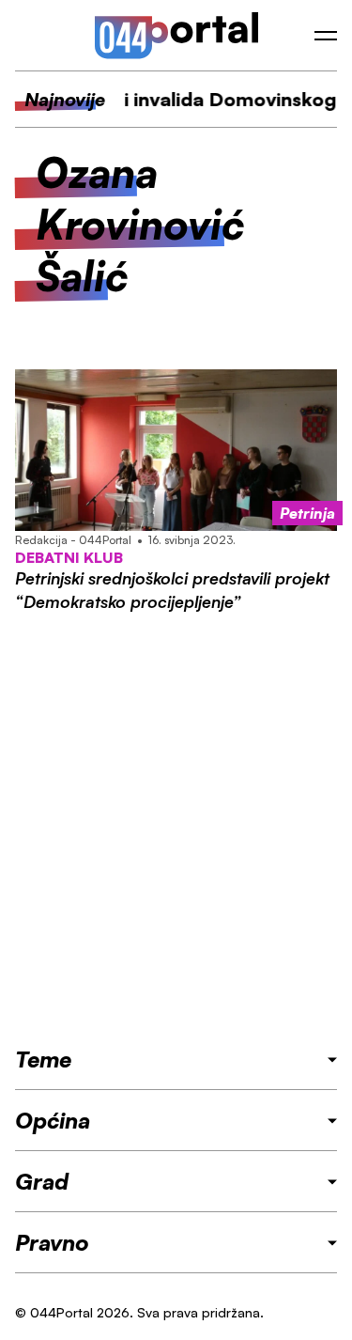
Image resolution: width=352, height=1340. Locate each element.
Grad (42, 1181)
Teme (43, 1059)
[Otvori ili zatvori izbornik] (325, 35)
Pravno (52, 1242)
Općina (52, 1120)
